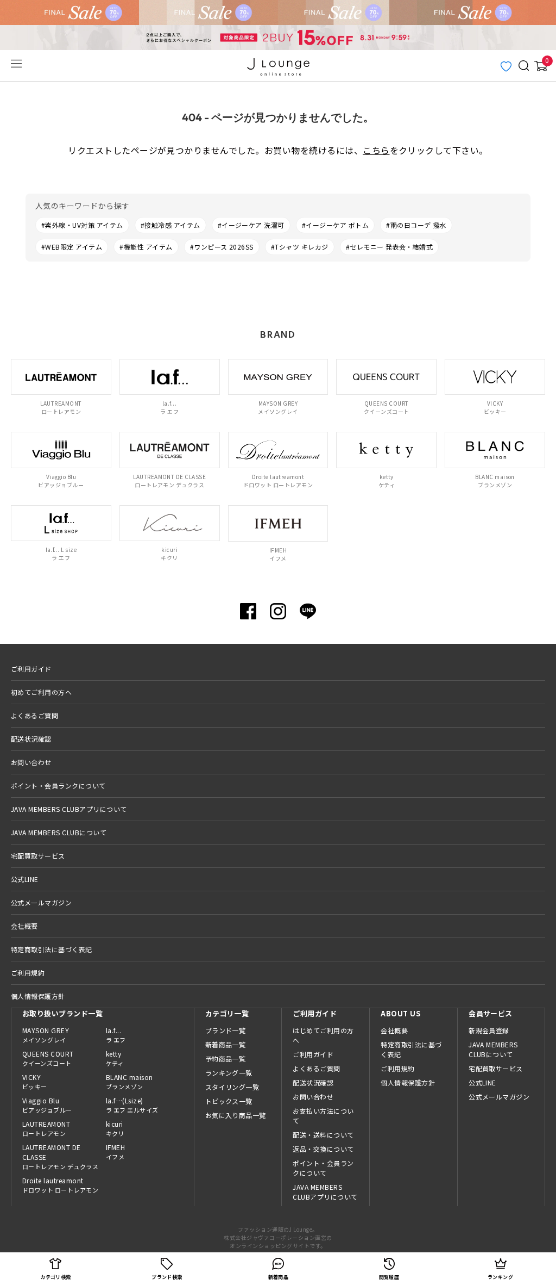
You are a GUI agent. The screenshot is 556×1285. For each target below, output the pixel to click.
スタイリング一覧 (232, 1086)
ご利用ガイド (31, 668)
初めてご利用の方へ (41, 692)
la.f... (116, 1035)
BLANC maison (129, 1081)
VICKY (34, 1081)
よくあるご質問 (34, 715)
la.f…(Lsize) (132, 1105)
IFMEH (115, 1152)
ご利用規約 (28, 972)
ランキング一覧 (228, 1072)
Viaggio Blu (47, 1105)
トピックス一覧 (228, 1101)
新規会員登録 (489, 1030)
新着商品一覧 (225, 1044)
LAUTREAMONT (46, 1128)
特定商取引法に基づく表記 (51, 949)
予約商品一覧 (225, 1058)
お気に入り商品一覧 (235, 1115)
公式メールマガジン (41, 902)
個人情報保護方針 (38, 996)
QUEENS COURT (48, 1058)
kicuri (115, 1128)
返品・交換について (323, 1148)
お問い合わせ (31, 762)
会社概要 (24, 925)
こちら (376, 150)
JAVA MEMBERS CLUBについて (58, 832)
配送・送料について (323, 1134)
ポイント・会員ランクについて (58, 785)
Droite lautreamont (60, 1185)
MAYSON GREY (45, 1035)
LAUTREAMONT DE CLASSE (60, 1157)
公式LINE (25, 879)
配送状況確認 (31, 738)
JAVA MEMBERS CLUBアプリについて (69, 809)
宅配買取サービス (38, 855)
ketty (115, 1058)
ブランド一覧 (225, 1030)
